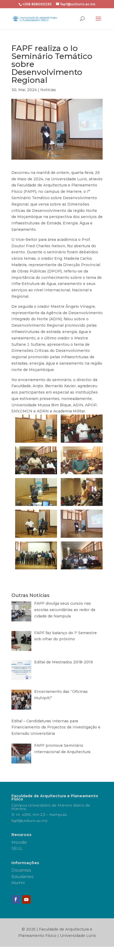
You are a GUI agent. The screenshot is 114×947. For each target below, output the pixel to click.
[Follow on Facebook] (15, 899)
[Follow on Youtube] (26, 899)
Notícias (48, 89)
